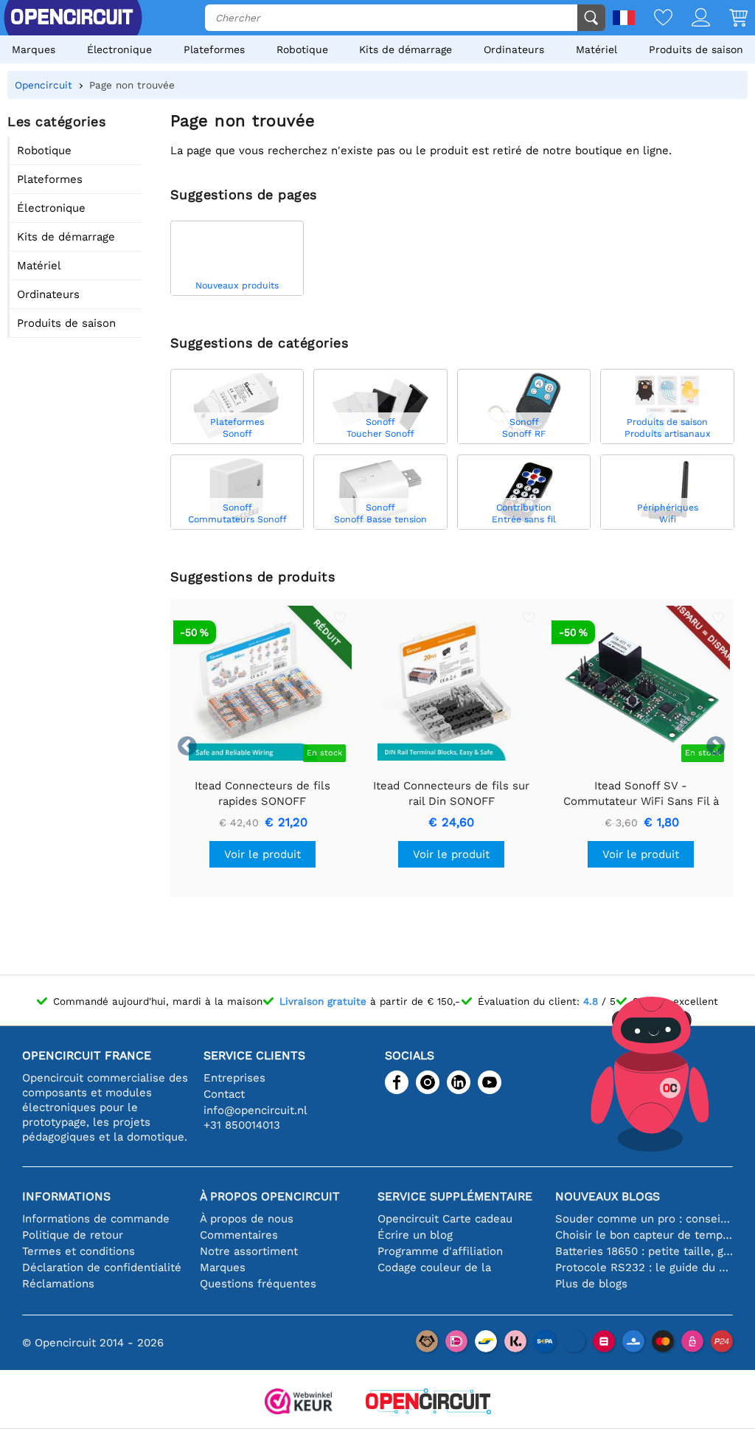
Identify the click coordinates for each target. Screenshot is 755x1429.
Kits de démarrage (405, 49)
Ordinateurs (514, 49)
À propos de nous (246, 1218)
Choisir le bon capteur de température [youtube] (644, 1235)
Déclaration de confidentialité (101, 1267)
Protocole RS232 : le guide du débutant (644, 1267)
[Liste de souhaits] (653, 19)
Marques (33, 49)
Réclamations (58, 1283)
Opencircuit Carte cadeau (445, 1218)
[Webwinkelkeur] (299, 1402)
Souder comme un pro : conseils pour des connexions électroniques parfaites (644, 1218)
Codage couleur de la (434, 1267)
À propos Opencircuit (270, 1196)
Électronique (119, 49)
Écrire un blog (415, 1235)
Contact (224, 1094)
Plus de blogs (591, 1283)
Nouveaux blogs (607, 1196)
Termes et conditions (78, 1251)
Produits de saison (696, 49)
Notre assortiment (249, 1251)
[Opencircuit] (428, 1402)
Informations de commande (96, 1218)
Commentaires (239, 1235)
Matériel (596, 49)
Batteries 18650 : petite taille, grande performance (644, 1251)
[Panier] (729, 19)
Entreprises (234, 1077)
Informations (66, 1196)
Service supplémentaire (455, 1196)
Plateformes (214, 49)
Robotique (302, 49)
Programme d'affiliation (440, 1251)
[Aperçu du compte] (691, 19)
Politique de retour (72, 1235)
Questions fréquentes (258, 1283)
